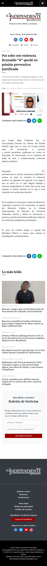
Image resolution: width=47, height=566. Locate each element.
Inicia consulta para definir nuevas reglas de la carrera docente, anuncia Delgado (21, 381)
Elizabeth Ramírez (8, 318)
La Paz (18, 318)
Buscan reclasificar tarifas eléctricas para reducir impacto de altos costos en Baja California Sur (22, 323)
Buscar (35, 45)
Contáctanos (23, 497)
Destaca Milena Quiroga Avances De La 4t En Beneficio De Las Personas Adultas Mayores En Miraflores (23, 338)
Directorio (23, 494)
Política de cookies (23, 509)
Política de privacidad (23, 506)
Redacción (10, 88)
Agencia (5, 376)
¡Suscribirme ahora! (23, 436)
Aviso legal (23, 503)
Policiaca (6, 51)
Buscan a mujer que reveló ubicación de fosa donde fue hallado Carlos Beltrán (23, 310)
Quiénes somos (23, 491)
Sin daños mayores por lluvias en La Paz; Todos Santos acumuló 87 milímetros (23, 351)
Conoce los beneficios (23, 519)
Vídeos (25, 45)
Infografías (15, 45)
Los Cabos (14, 306)
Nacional (12, 376)
